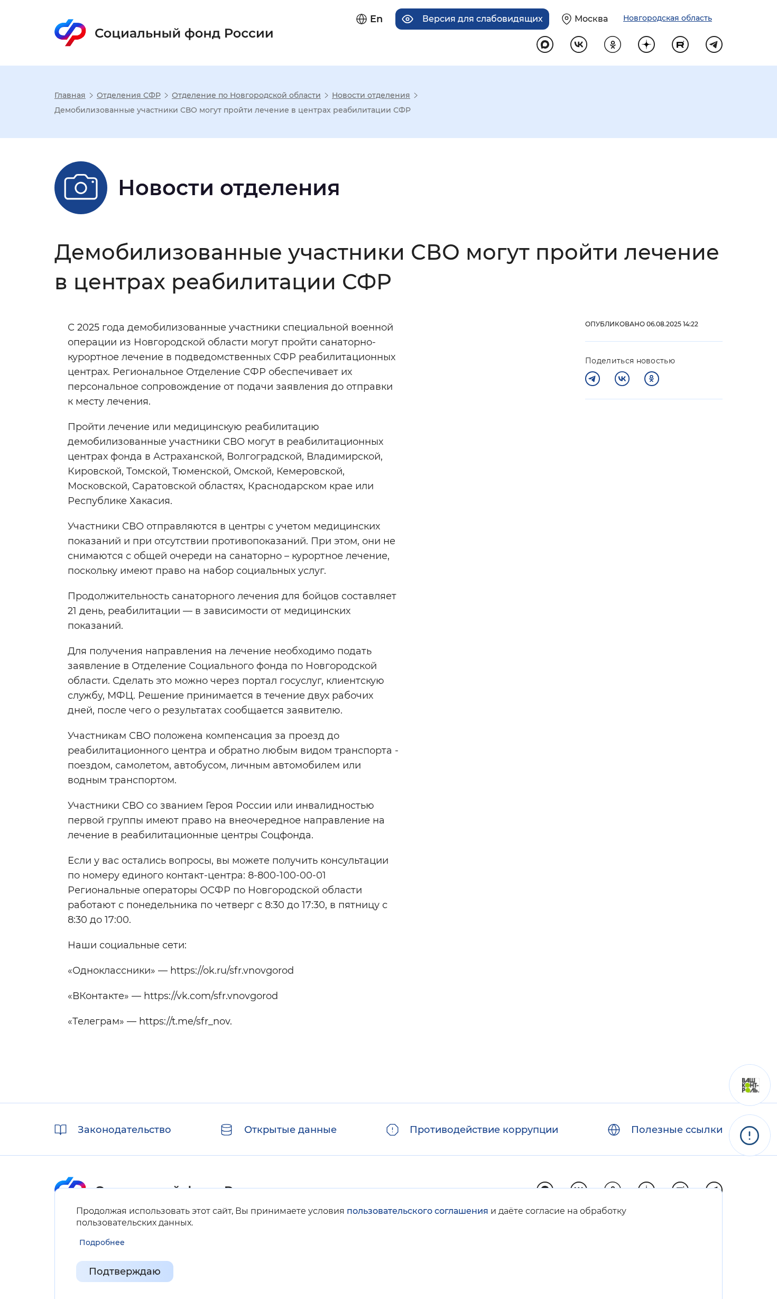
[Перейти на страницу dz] (646, 44)
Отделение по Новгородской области (246, 95)
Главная (70, 95)
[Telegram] (592, 378)
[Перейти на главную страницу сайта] (164, 33)
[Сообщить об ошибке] (750, 1135)
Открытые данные (290, 1130)
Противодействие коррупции (484, 1130)
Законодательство (124, 1130)
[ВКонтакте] (622, 378)
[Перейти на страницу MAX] (544, 44)
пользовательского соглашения (417, 1211)
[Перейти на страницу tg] (714, 44)
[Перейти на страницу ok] (612, 44)
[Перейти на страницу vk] (578, 44)
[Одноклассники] (651, 378)
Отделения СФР (129, 95)
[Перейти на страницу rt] (680, 44)
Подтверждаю (125, 1271)
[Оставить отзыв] (750, 1085)
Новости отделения (371, 95)
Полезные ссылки (677, 1130)
